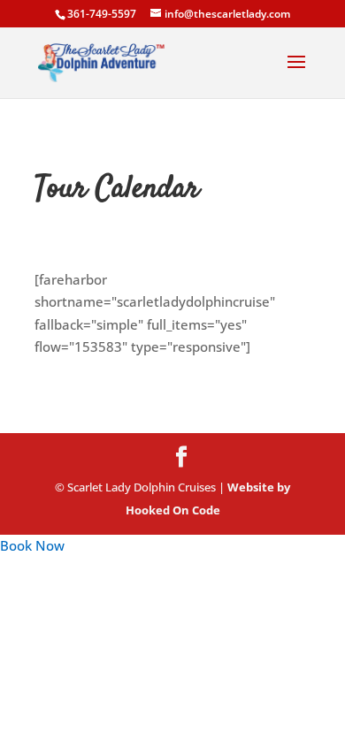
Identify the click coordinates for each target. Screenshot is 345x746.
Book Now (32, 545)
